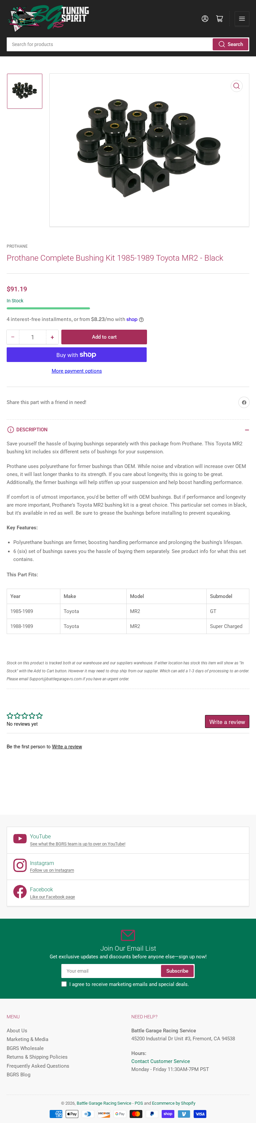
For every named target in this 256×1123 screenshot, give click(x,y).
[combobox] (128, 44)
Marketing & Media (27, 1039)
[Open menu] (242, 18)
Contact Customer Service (160, 1061)
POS (139, 1103)
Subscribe (177, 971)
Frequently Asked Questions (38, 1066)
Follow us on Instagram (52, 870)
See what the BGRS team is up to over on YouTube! (77, 843)
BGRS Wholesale (25, 1048)
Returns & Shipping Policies (37, 1057)
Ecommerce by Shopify (173, 1103)
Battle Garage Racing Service (104, 1103)
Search (235, 44)
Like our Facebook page (52, 896)
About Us (17, 1031)
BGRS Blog (18, 1075)
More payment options (77, 371)
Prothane (17, 246)
